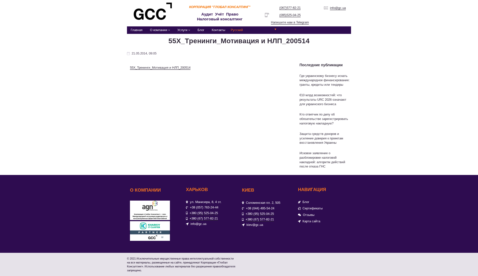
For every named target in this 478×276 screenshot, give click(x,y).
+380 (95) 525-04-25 (204, 213)
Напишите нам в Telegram (290, 22)
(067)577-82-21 (290, 8)
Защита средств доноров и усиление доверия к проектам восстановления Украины (321, 138)
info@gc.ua (338, 8)
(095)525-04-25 (290, 15)
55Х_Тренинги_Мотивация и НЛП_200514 (160, 67)
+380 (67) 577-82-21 (204, 218)
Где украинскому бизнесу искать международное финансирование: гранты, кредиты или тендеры (324, 80)
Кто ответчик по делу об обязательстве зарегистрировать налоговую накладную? (323, 119)
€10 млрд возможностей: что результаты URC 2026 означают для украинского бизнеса (322, 99)
